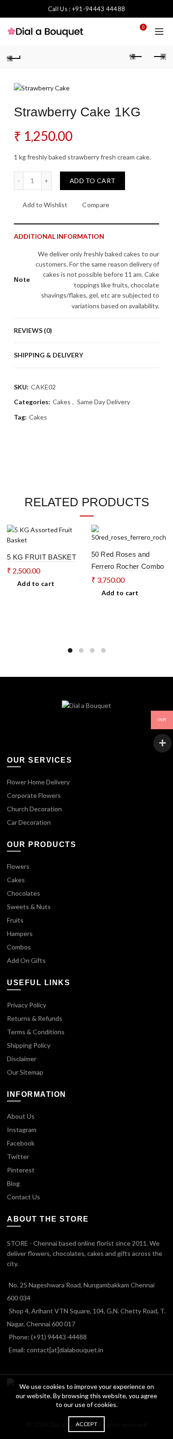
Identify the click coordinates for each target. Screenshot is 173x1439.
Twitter (18, 1156)
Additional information (59, 236)
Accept (86, 1423)
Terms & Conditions (36, 1032)
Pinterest (21, 1170)
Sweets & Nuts (29, 907)
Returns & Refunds (34, 1018)
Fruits (15, 920)
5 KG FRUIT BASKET (41, 557)
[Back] (13, 57)
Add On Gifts (26, 960)
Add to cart (92, 181)
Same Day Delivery (103, 402)
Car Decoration (29, 822)
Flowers (18, 866)
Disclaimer (21, 1059)
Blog (13, 1183)
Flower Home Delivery (38, 782)
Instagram (21, 1129)
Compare (95, 205)
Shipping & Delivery (48, 355)
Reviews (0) (33, 330)
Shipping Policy (28, 1045)
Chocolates (23, 893)
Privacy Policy (26, 1005)
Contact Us (23, 1197)
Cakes (62, 402)
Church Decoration (34, 809)
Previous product (136, 57)
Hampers (20, 933)
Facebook (21, 1143)
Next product (159, 57)
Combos (19, 947)
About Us (21, 1116)
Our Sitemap (25, 1072)
